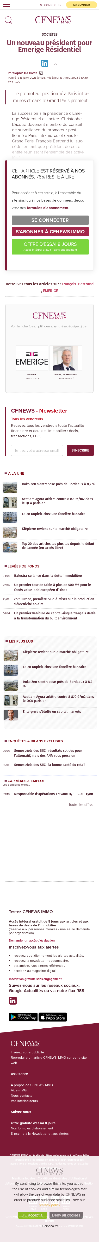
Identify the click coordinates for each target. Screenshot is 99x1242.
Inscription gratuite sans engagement (35, 979)
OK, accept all (32, 1215)
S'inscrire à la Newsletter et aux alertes (40, 1133)
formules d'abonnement (47, 207)
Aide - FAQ (19, 1090)
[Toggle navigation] (5, 4)
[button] (7, 18)
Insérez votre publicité (27, 1052)
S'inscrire (80, 450)
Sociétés (49, 34)
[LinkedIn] (45, 63)
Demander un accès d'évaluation (32, 940)
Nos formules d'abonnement (32, 1128)
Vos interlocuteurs (24, 1100)
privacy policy (49, 1205)
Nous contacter (22, 1095)
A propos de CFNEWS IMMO (32, 1085)
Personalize (50, 1226)
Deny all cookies (66, 1215)
